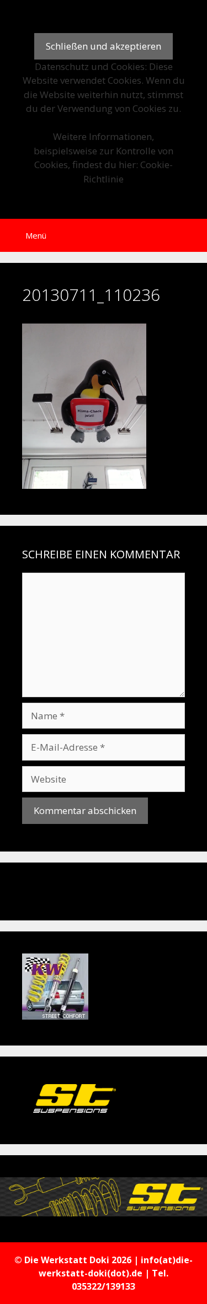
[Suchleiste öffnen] (190, 235)
